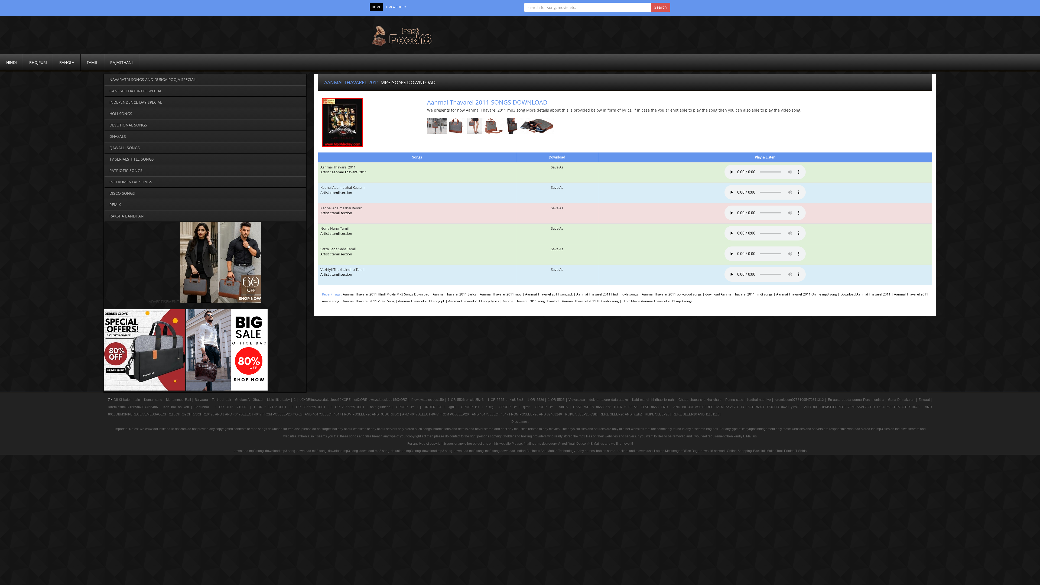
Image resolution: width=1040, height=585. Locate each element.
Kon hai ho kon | (178, 407)
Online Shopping (739, 451)
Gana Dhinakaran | (903, 400)
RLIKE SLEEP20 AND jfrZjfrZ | (622, 414)
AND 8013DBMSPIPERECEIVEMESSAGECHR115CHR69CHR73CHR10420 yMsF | (738, 407)
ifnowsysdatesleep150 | (429, 400)
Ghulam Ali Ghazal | (250, 400)
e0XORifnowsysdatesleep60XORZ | (327, 400)
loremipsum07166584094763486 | (135, 407)
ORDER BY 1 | (409, 407)
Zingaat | (925, 400)
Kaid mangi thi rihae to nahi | (655, 400)
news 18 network (713, 451)
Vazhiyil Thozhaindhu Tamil (342, 272)
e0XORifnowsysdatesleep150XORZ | (382, 400)
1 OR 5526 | (537, 400)
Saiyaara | (203, 400)
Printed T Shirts (795, 451)
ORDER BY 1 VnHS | (554, 407)
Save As (557, 167)
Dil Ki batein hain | (129, 400)
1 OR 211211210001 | (272, 407)
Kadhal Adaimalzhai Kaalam (342, 190)
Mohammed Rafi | (180, 400)
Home (376, 7)
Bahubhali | (204, 407)
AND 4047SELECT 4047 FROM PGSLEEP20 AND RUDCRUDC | (353, 414)
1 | (296, 400)
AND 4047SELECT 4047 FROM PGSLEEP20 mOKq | (264, 414)
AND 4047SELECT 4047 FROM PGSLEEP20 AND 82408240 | (518, 414)
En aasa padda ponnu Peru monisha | (858, 400)
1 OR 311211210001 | (234, 407)
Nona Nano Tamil (336, 231)
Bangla (66, 62)
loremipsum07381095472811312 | (801, 400)
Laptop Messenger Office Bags (676, 451)
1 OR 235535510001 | (350, 407)
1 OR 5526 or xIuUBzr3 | (467, 400)
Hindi (11, 62)
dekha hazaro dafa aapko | (610, 400)
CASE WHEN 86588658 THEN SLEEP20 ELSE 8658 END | (622, 407)
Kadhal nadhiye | (760, 400)
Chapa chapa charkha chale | (701, 400)
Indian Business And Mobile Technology (545, 451)
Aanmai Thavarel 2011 (338, 167)
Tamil (92, 62)
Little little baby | (280, 400)
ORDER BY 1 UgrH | (442, 407)
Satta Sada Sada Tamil (338, 251)
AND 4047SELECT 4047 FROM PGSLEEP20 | (436, 414)
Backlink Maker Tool (768, 451)
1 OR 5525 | (558, 400)
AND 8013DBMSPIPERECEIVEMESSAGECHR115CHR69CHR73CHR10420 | (864, 407)
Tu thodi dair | (223, 400)
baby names (586, 451)
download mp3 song (249, 451)
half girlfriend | (382, 407)
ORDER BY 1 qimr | (516, 407)
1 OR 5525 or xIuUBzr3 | (507, 400)
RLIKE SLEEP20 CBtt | (582, 414)
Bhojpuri (38, 62)
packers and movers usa (635, 451)
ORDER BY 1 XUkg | (479, 407)
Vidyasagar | (578, 400)
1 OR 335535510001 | (311, 407)
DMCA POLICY (396, 7)
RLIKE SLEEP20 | (658, 414)
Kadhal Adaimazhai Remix (341, 211)
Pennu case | (736, 400)
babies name (605, 451)
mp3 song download (500, 451)
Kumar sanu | (155, 400)
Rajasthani (121, 62)
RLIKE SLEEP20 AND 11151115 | (696, 414)
